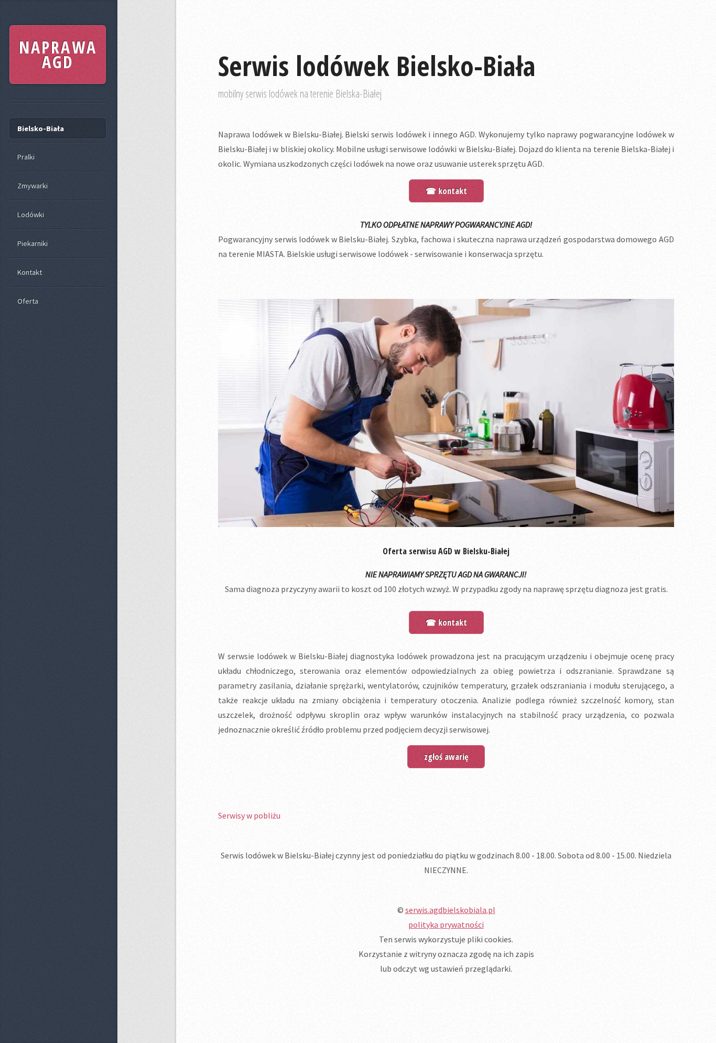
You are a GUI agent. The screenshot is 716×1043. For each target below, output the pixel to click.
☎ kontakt (446, 191)
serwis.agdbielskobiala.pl (450, 910)
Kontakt (29, 272)
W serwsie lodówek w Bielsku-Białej (283, 656)
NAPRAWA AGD (58, 54)
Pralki (26, 157)
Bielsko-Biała (40, 128)
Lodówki (30, 214)
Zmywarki (32, 185)
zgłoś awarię (446, 756)
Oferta (27, 301)
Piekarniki (32, 243)
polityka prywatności (446, 924)
